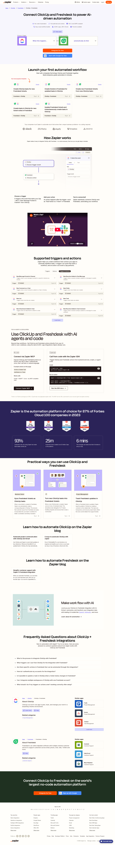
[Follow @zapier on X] (23, 836)
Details (37, 84)
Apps (7, 8)
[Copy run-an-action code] (98, 378)
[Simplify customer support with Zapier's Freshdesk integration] (26, 574)
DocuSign (36, 822)
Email (70, 822)
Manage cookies (91, 840)
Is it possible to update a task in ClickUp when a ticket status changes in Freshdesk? (46, 676)
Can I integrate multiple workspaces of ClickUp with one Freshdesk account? (43, 680)
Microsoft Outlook (55, 825)
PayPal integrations (15, 825)
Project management (74, 817)
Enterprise (76, 836)
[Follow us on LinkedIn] (20, 836)
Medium (53, 827)
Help (37, 710)
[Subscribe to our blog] (28, 836)
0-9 (31, 809)
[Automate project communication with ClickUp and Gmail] (26, 541)
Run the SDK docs (57, 388)
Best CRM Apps (93, 822)
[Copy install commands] (98, 369)
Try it (35, 96)
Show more (13, 830)
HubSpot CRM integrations (17, 822)
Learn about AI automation (70, 617)
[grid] (28, 162)
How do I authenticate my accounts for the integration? (36, 671)
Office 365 (36, 827)
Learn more (28, 710)
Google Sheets (37, 820)
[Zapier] (7, 2)
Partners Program (100, 836)
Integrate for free (57, 50)
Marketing (71, 827)
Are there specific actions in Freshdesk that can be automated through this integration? (47, 667)
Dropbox (36, 817)
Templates (82, 836)
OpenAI (81, 612)
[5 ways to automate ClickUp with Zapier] (57, 541)
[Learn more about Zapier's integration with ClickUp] (15, 700)
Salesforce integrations (16, 820)
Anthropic (88, 612)
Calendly (53, 820)
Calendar (71, 820)
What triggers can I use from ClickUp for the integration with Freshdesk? (42, 663)
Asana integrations (15, 827)
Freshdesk (20, 8)
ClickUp (13, 8)
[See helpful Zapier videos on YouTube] (26, 836)
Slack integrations (15, 817)
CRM (70, 825)
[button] (57, 56)
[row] (28, 162)
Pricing (48, 836)
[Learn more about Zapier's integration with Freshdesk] (15, 741)
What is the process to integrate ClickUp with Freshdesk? (37, 658)
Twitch (52, 817)
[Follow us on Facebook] (17, 836)
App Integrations (90, 836)
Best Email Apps (93, 820)
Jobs (71, 836)
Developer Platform (60, 836)
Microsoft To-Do (54, 822)
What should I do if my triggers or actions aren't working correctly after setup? (44, 684)
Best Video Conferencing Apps (96, 817)
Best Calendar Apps (94, 827)
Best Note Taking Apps (95, 825)
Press (67, 836)
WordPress (36, 825)
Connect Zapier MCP (23, 388)
